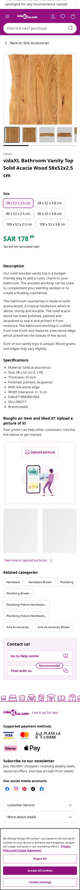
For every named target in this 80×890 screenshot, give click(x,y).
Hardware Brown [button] (40, 582)
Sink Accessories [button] (17, 627)
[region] (40, 859)
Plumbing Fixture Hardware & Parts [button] (27, 605)
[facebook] (7, 789)
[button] (40, 805)
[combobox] (40, 28)
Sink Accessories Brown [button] (54, 627)
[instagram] (16, 789)
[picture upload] (40, 480)
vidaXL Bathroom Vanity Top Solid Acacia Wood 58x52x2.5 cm (38, 167)
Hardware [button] (13, 582)
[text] (19, 239)
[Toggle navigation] (7, 16)
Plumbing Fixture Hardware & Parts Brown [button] (27, 616)
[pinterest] (24, 789)
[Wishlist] (62, 16)
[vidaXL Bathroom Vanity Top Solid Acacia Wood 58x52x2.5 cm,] (40, 89)
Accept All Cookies (40, 870)
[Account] (52, 16)
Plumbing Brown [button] (17, 593)
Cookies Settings (40, 882)
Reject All (39, 859)
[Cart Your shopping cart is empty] (73, 16)
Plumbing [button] (67, 582)
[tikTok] (33, 789)
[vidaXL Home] (27, 16)
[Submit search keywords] (70, 28)
